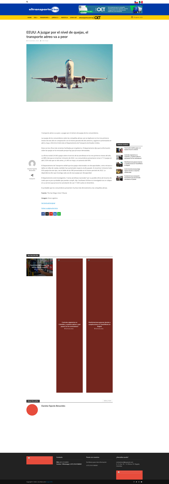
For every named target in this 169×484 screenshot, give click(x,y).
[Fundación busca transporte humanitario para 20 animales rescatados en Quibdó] (119, 178)
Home (30, 17)
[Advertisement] (32, 130)
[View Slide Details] (111, 9)
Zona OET (73, 17)
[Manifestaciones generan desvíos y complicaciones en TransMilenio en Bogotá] (119, 164)
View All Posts (107, 400)
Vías (35, 17)
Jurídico (55, 17)
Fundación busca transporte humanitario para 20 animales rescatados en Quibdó (132, 177)
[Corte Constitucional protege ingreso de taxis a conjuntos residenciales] (119, 171)
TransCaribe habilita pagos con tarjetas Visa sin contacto (39, 266)
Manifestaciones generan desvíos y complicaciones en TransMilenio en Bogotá (99, 324)
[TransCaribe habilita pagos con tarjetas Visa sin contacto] (119, 150)
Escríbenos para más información (96, 462)
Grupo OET (49, 482)
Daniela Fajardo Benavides (32, 169)
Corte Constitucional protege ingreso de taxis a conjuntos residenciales (132, 170)
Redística (64, 17)
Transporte (44, 17)
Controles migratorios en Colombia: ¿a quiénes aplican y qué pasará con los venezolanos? (69, 324)
